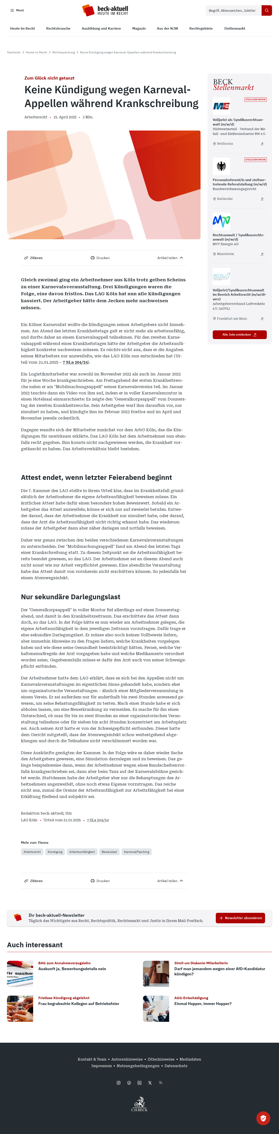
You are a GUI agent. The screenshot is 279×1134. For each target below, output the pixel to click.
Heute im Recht (36, 52)
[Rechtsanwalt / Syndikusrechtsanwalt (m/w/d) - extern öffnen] (262, 254)
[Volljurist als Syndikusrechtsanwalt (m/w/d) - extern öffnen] (262, 144)
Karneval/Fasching (136, 852)
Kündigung (55, 852)
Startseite (13, 52)
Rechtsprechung (63, 52)
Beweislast (109, 852)
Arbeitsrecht (32, 852)
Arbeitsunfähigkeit (82, 852)
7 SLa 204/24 (75, 362)
